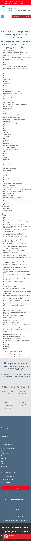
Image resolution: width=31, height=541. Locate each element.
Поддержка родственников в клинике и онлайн (16, 201)
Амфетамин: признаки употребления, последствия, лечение (14, 240)
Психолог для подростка (10, 185)
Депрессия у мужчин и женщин (12, 147)
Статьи (4, 217)
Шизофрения (7, 170)
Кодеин (5, 74)
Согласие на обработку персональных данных (16, 340)
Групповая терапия (8, 195)
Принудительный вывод (10, 123)
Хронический (7, 134)
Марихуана (6, 77)
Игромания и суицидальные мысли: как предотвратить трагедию (14, 319)
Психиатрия (5, 140)
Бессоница (6, 159)
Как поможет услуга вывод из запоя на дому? (16, 104)
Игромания (6, 208)
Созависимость (7, 212)
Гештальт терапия (8, 204)
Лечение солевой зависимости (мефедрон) (15, 66)
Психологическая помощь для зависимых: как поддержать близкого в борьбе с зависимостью (16, 301)
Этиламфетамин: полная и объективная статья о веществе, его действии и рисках (16, 328)
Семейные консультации (10, 181)
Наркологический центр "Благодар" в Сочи (17, 357)
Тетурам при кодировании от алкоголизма (15, 246)
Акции (5, 215)
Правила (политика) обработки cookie (14, 336)
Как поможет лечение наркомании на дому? (15, 52)
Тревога (5, 157)
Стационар (6, 110)
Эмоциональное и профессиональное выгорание (17, 189)
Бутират (5, 81)
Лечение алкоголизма (8, 102)
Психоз (5, 153)
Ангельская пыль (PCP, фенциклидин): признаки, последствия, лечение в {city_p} (15, 233)
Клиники (6, 350)
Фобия (5, 151)
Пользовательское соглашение (11, 338)
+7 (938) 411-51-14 (23, 387)
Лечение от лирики (8, 97)
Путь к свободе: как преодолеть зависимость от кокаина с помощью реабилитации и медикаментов (16, 305)
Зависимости (5, 206)
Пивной (5, 130)
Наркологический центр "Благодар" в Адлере (18, 355)
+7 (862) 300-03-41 (23, 10)
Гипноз (5, 138)
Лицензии (6, 346)
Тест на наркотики (8, 100)
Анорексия (6, 163)
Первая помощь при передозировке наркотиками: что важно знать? (13, 282)
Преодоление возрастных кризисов (13, 191)
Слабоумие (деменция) (9, 168)
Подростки (6, 128)
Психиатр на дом (8, 143)
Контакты (4, 331)
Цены (3, 214)
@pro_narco (8, 402)
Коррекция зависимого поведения (13, 197)
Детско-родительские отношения (12, 183)
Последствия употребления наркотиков (14, 219)
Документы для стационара (11, 248)
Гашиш (5, 76)
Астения (5, 166)
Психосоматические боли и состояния (14, 199)
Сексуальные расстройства (11, 149)
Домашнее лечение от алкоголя (12, 112)
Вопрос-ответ (7, 344)
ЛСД (4, 87)
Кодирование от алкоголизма (11, 117)
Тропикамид (6, 79)
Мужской (6, 125)
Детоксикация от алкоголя (10, 115)
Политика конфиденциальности (12, 334)
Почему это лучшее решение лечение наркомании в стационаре (13, 60)
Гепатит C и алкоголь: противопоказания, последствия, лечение (15, 244)
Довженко (6, 136)
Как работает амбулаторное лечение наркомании (17, 57)
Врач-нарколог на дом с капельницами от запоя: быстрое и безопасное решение (16, 325)
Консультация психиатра (10, 141)
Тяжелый (5, 132)
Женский (5, 127)
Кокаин (5, 85)
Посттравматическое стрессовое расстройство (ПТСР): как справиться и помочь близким (16, 254)
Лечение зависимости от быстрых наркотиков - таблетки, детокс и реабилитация (16, 297)
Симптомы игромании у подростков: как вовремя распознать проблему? (14, 309)
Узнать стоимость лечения (21, 16)
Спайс (5, 72)
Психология (5, 172)
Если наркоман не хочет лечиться (12, 93)
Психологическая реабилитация (12, 180)
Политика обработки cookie (15, 516)
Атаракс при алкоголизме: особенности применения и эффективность (14, 268)
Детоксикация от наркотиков (11, 91)
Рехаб (5, 64)
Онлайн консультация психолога (12, 176)
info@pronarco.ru (5, 482)
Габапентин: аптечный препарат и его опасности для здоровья (14, 251)
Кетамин (5, 89)
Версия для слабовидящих (16, 500)
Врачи (5, 342)
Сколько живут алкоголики (11, 322)
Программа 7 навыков (9, 95)
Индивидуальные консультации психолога (15, 178)
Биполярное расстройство (10, 145)
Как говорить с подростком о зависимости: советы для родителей (15, 285)
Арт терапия (6, 203)
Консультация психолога (10, 174)
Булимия (5, 161)
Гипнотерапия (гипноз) (9, 193)
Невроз (5, 155)
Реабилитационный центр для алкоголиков (15, 114)
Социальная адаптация (9, 187)
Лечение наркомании (8, 50)
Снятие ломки (7, 99)
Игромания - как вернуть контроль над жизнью (16, 295)
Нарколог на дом (8, 106)
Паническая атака (8, 165)
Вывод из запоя (7, 108)
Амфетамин (6, 83)
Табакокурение (7, 210)
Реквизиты (6, 348)
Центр (3, 333)
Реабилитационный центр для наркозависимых (16, 62)
